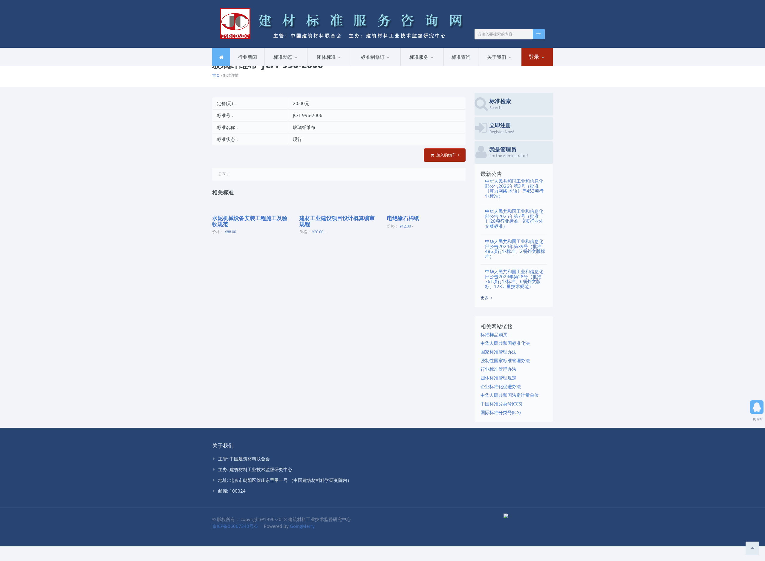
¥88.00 (230, 231)
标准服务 (419, 57)
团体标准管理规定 (498, 378)
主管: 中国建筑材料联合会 (244, 459)
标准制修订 (373, 57)
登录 (534, 56)
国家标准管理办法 (498, 352)
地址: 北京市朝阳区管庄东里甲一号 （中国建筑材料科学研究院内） (285, 480)
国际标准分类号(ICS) (501, 412)
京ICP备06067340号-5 (235, 526)
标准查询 (461, 57)
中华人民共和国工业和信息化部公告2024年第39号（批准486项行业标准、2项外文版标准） (515, 248)
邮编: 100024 (232, 491)
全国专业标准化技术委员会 (380, 64)
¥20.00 (317, 231)
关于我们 (496, 57)
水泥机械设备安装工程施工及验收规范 (249, 221)
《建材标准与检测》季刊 (428, 63)
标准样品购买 (494, 334)
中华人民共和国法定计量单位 (510, 395)
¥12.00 (405, 226)
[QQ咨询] (757, 405)
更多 (484, 297)
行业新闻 (247, 57)
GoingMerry (302, 526)
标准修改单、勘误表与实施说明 (292, 63)
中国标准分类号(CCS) (501, 404)
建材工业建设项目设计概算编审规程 (337, 221)
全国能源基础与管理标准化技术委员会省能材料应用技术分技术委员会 (380, 63)
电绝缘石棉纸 (403, 218)
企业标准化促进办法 (501, 386)
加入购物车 (445, 155)
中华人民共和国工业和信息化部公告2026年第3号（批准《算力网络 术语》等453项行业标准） (514, 188)
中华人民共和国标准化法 (505, 343)
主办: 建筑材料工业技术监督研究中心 (255, 469)
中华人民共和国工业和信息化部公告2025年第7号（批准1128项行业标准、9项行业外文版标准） (514, 218)
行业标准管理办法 (498, 369)
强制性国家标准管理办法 (505, 360)
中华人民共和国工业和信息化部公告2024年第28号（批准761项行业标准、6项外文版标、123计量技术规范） (514, 278)
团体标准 (326, 57)
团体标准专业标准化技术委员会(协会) (336, 65)
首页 (216, 75)
